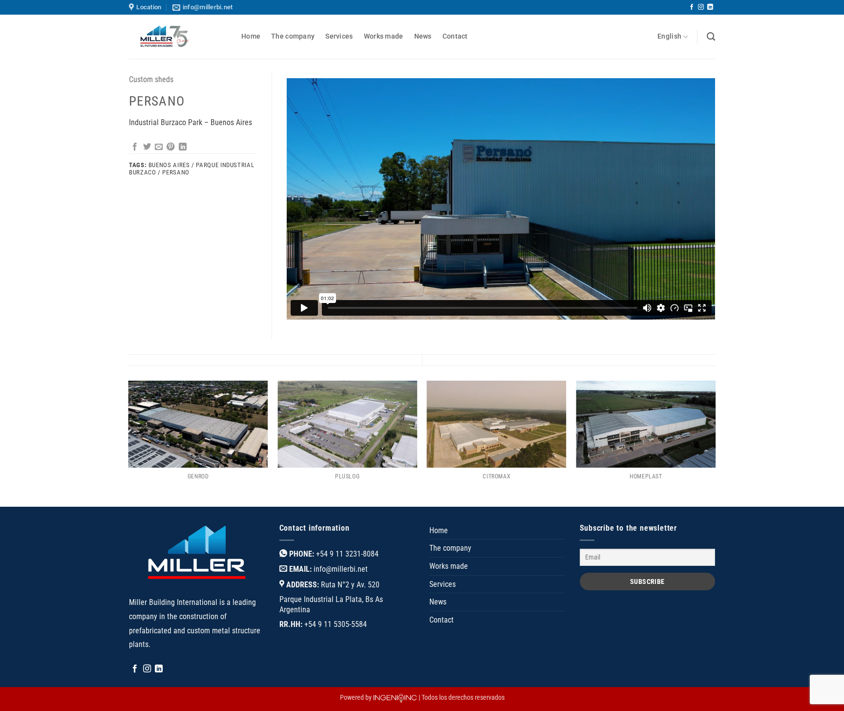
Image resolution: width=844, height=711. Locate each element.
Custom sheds (151, 79)
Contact (455, 36)
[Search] (711, 37)
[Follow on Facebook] (692, 7)
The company (293, 36)
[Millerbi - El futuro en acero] (178, 37)
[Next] (715, 443)
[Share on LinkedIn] (183, 147)
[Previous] (129, 443)
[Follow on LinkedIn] (710, 7)
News (423, 36)
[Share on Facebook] (135, 147)
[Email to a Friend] (159, 147)
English (669, 36)
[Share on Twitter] (147, 147)
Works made (383, 36)
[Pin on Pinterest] (170, 147)
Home (250, 36)
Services (339, 36)
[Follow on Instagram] (701, 7)
